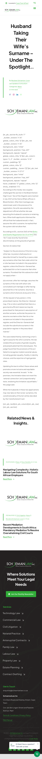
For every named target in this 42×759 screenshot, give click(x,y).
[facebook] (10, 94)
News (20, 86)
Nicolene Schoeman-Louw (20, 80)
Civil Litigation (21, 515)
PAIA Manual (7, 720)
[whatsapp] (21, 94)
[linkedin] (17, 94)
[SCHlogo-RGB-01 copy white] (19, 563)
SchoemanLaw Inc (16, 733)
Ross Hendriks (26, 462)
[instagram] (13, 94)
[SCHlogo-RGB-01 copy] (11, 10)
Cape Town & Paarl (22, 3)
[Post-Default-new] (21, 431)
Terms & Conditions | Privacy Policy (17, 715)
